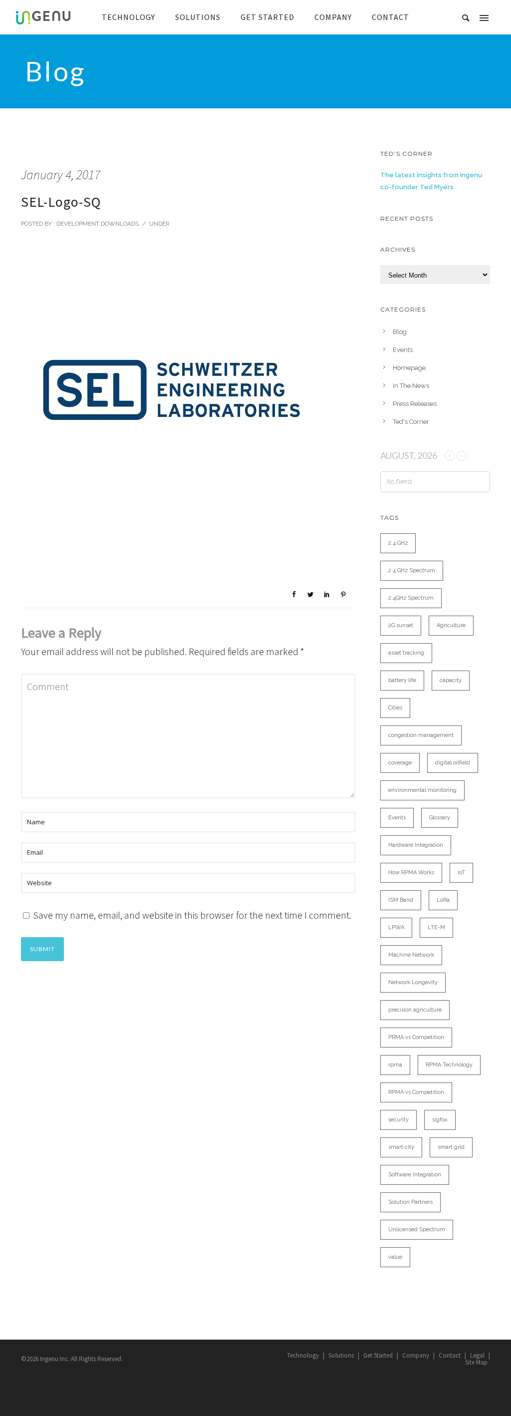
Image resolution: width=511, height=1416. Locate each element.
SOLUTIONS (198, 17)
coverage (400, 762)
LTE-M (436, 927)
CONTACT (390, 17)
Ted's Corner (411, 421)
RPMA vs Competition (416, 1092)
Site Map (476, 1362)
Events (403, 350)
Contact (450, 1355)
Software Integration (414, 1174)
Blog (400, 332)
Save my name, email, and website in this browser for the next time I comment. (192, 915)
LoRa (443, 900)
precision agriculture (415, 1010)
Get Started (378, 1355)
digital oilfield (452, 762)
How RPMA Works (411, 872)
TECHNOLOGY (128, 17)
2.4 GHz (398, 543)
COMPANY (333, 17)
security (398, 1119)
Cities (395, 708)
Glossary (439, 817)
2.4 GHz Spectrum (411, 570)
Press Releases (415, 403)
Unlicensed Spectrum (416, 1229)
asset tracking (406, 653)
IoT (461, 872)
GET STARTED (267, 17)
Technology (303, 1355)
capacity (451, 680)
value (395, 1257)
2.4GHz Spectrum (411, 598)
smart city (401, 1147)
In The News (411, 385)
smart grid (451, 1147)
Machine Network (411, 955)
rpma (395, 1065)
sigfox (440, 1119)
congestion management (421, 735)
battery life (402, 680)
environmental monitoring (422, 790)
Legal (477, 1355)
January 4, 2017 (60, 174)
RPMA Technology (449, 1065)
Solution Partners (410, 1202)
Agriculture (451, 625)
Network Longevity (413, 982)
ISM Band (400, 900)
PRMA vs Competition (416, 1037)
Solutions (341, 1355)
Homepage (409, 367)
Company (415, 1355)
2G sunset (400, 625)
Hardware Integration (415, 845)
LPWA (396, 927)
